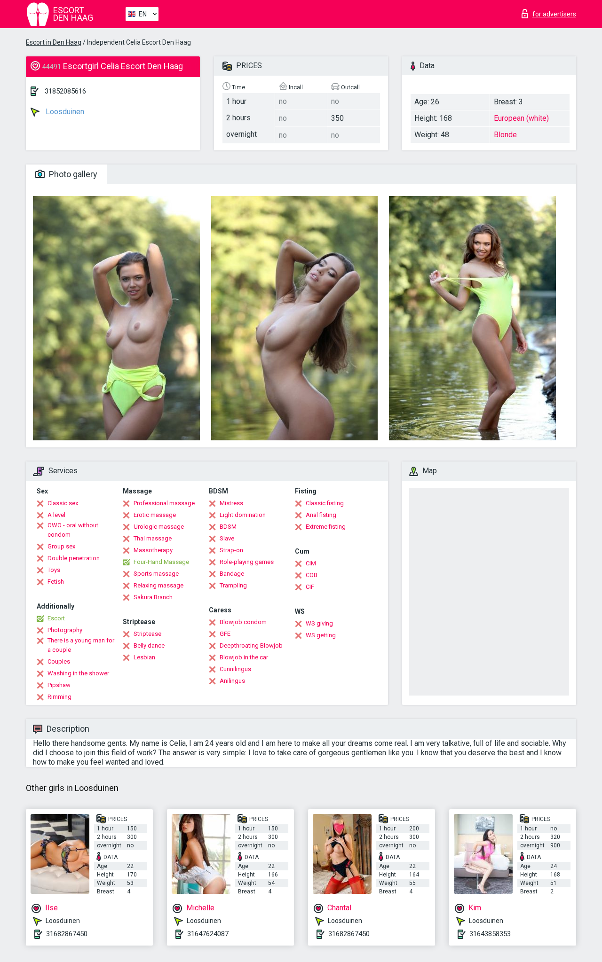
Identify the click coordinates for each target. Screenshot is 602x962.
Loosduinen (64, 111)
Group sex (61, 546)
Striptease (147, 633)
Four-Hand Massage (161, 561)
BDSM (228, 526)
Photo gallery (72, 174)
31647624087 (208, 934)
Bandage (232, 573)
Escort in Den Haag (53, 42)
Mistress (231, 503)
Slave (227, 538)
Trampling (233, 585)
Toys (54, 569)
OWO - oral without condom (73, 530)
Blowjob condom (243, 622)
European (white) (521, 118)
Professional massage (164, 503)
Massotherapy (153, 550)
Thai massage (153, 538)
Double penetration (74, 558)
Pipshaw (59, 684)
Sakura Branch (153, 597)
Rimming (59, 696)
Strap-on (231, 550)
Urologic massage (159, 526)
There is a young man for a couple (81, 645)
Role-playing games (247, 561)
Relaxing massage (158, 585)
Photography (65, 630)
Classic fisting (325, 503)
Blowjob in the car (244, 657)
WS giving (319, 623)
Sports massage (156, 573)
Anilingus (232, 680)
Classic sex (63, 503)
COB (311, 575)
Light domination (243, 514)
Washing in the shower (78, 673)
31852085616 (65, 91)
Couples (59, 661)
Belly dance (149, 645)
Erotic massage (155, 514)
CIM (311, 563)
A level (56, 514)
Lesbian (144, 657)
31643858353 (490, 934)
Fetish (56, 581)
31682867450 (66, 934)
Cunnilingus (235, 669)
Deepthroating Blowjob (251, 645)
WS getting (321, 635)
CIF (310, 586)
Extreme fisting (326, 526)
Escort (56, 618)
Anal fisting (321, 514)
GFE (225, 633)
